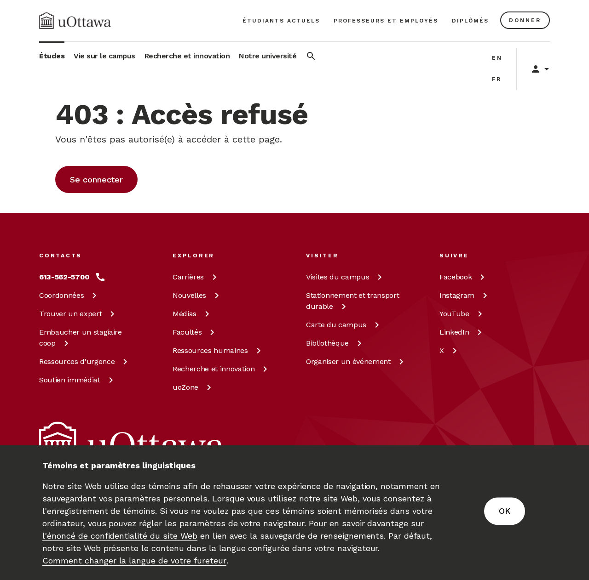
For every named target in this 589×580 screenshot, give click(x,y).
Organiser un (348, 361)
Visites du (337, 277)
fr (497, 79)
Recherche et (213, 368)
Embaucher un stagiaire (80, 337)
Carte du (336, 324)
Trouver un (70, 313)
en (497, 58)
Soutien (69, 379)
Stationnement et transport (352, 301)
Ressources (77, 361)
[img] (75, 20)
